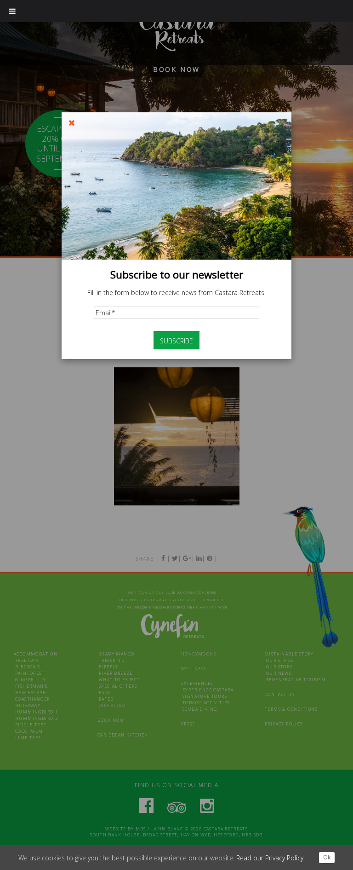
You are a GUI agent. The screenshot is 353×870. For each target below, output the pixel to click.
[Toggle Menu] (12, 11)
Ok (326, 857)
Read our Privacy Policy (269, 857)
